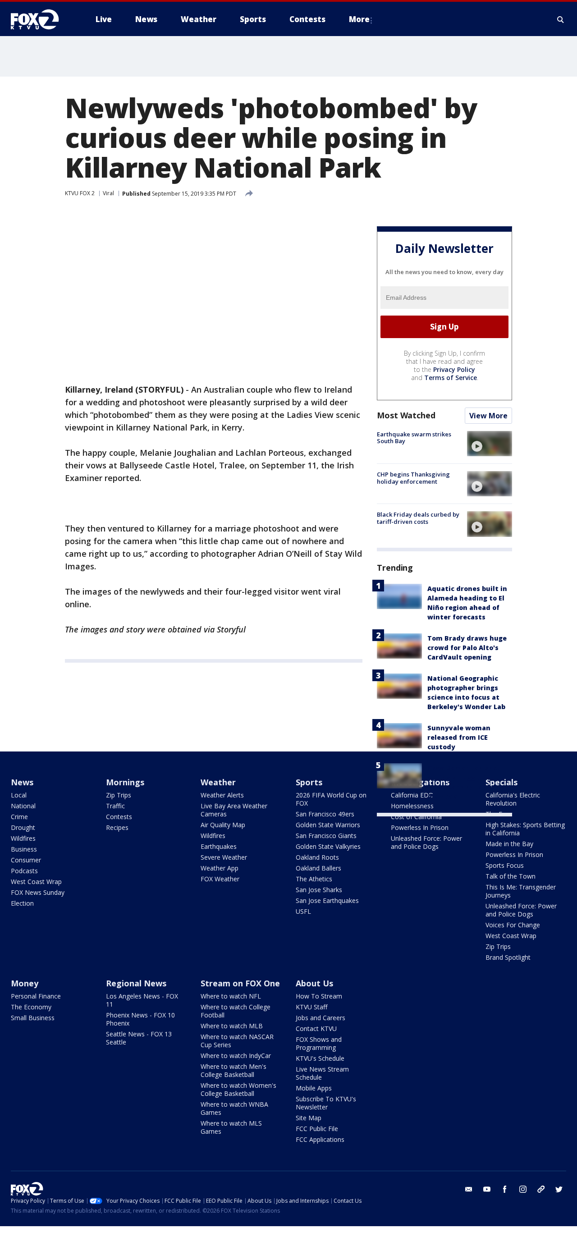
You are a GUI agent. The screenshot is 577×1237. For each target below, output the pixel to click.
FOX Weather (220, 879)
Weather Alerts (222, 795)
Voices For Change (512, 925)
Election (22, 903)
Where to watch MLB (232, 1026)
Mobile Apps (314, 1088)
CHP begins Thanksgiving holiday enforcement (413, 478)
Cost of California (416, 816)
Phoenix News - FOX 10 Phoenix (140, 1019)
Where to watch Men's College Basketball (233, 1070)
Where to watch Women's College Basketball (238, 1089)
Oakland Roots (317, 857)
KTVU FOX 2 (80, 193)
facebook (505, 1189)
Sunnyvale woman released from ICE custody (458, 737)
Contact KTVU (316, 1028)
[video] (489, 443)
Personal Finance (36, 996)
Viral (108, 193)
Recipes (117, 827)
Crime (19, 816)
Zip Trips (118, 795)
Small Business (33, 1017)
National (23, 806)
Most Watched (406, 415)
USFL (303, 911)
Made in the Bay (509, 843)
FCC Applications (320, 1139)
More (359, 19)
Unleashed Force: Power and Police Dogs (426, 842)
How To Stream (319, 996)
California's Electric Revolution (512, 799)
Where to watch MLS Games (231, 1127)
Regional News (136, 983)
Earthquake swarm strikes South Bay (414, 437)
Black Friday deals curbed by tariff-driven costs (418, 518)
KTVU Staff (311, 1007)
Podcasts (24, 870)
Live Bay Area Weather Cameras (234, 810)
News (22, 782)
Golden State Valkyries (328, 846)
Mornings (125, 782)
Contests (119, 816)
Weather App (219, 868)
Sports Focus (504, 865)
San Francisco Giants (326, 835)
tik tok (541, 1189)
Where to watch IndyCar (236, 1055)
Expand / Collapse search (560, 19)
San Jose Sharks (319, 889)
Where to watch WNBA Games (234, 1108)
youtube (487, 1189)
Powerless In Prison (420, 827)
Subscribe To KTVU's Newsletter (326, 1103)
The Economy (31, 1007)
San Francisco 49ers (325, 814)
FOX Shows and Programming (319, 1043)
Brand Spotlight (508, 957)
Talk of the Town (510, 876)
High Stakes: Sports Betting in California (525, 828)
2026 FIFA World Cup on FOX (331, 799)
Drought (23, 827)
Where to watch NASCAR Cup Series (237, 1040)
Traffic (115, 806)
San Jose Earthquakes (327, 900)
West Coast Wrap (36, 881)
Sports (309, 782)
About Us (314, 983)
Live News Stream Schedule (322, 1073)
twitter (559, 1189)
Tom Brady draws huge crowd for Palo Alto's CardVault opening (467, 647)
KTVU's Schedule (320, 1058)
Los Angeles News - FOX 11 (142, 1000)
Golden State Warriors (328, 824)
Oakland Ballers (318, 868)
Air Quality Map (223, 824)
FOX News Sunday (37, 892)
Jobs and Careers (320, 1017)
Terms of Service (450, 377)
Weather (218, 782)
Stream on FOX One (240, 983)
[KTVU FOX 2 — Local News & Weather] (40, 19)
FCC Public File (317, 1128)
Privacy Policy (454, 369)
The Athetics (314, 879)
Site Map (308, 1117)
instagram (523, 1189)
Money (24, 983)
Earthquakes (219, 846)
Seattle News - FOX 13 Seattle (139, 1038)
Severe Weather (224, 857)
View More (488, 416)
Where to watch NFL (231, 996)
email (469, 1189)
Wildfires (23, 838)
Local (19, 795)
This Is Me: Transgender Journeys (520, 891)
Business (24, 849)
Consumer (26, 860)
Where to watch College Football (235, 1011)
